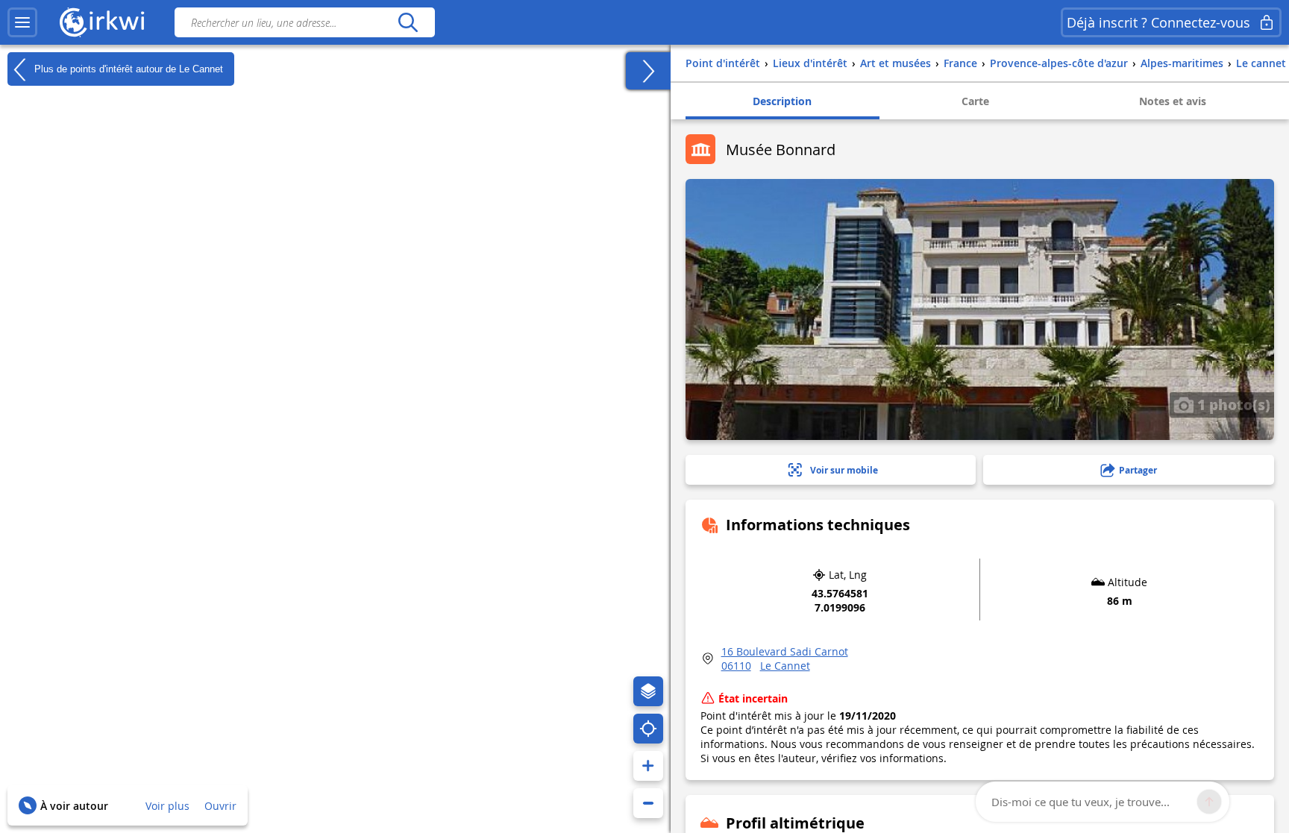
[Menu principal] (22, 22)
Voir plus (167, 806)
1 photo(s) (1232, 404)
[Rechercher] (407, 22)
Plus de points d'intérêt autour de (127, 68)
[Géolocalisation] (648, 729)
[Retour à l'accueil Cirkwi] (102, 22)
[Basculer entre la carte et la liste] (648, 70)
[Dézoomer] (648, 803)
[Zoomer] (648, 766)
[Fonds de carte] (648, 691)
